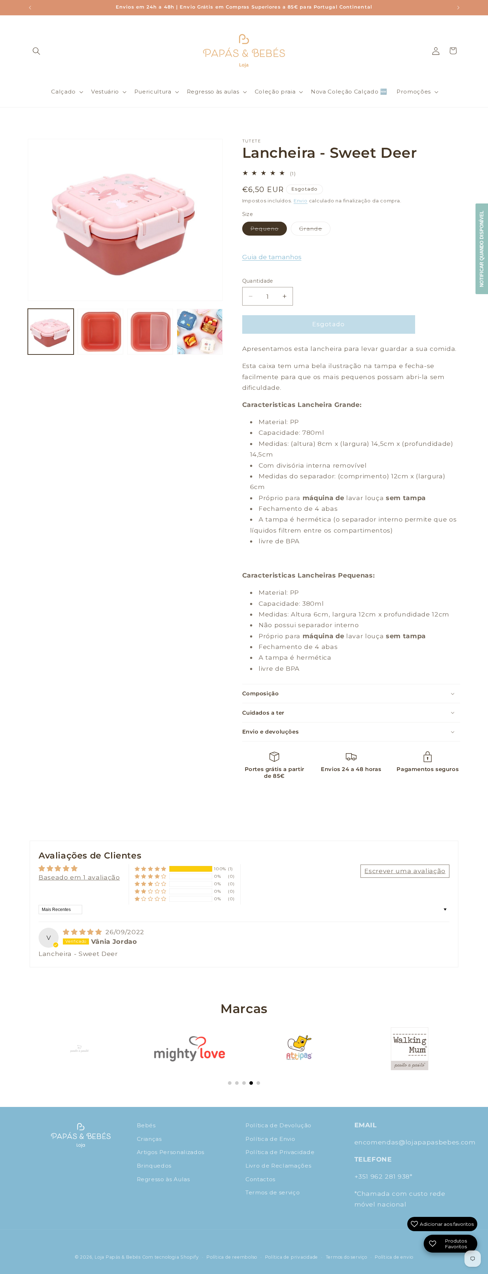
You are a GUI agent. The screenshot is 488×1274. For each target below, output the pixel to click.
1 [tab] (229, 1083)
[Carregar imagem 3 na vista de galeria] (150, 331)
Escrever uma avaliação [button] (404, 871)
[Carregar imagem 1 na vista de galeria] (51, 331)
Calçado (63, 91)
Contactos (260, 1178)
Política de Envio (270, 1138)
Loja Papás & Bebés (118, 1257)
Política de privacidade (291, 1257)
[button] (36, 50)
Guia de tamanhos (272, 257)
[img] (83, 932)
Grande (314, 230)
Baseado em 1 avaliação (79, 877)
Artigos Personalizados (171, 1152)
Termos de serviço (272, 1192)
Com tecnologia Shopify (170, 1257)
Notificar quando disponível (481, 249)
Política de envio (394, 1257)
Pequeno (268, 230)
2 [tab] (237, 1083)
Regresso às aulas (213, 91)
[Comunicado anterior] (30, 7)
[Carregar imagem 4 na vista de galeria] (200, 331)
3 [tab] (244, 1083)
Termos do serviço (346, 1257)
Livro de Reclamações (278, 1165)
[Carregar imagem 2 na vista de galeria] (100, 331)
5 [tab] (258, 1083)
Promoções (414, 91)
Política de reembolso (231, 1257)
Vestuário (105, 91)
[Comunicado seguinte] (458, 7)
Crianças (149, 1138)
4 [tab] (251, 1083)
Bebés (146, 1125)
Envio (301, 201)
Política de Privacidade (279, 1152)
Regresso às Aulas (163, 1178)
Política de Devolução (278, 1125)
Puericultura (152, 91)
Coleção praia (275, 91)
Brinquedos (154, 1165)
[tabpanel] (79, 1048)
